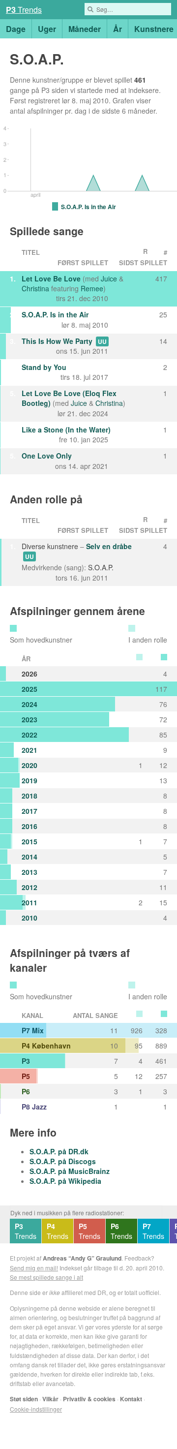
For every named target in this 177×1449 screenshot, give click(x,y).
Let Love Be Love (51, 278)
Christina (35, 288)
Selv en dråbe (109, 546)
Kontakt (131, 1398)
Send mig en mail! (34, 1268)
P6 (26, 1091)
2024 (29, 704)
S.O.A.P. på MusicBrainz (70, 1171)
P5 (26, 1076)
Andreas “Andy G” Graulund (82, 1258)
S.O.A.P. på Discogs (63, 1161)
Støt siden (24, 1398)
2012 (29, 887)
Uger (47, 28)
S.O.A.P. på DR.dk (59, 1151)
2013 (29, 872)
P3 (26, 1061)
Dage (16, 28)
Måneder (84, 28)
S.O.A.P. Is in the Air (55, 314)
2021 (29, 750)
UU (102, 341)
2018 (29, 796)
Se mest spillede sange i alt (46, 1277)
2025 (29, 689)
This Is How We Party (57, 341)
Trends (25, 1231)
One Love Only (47, 456)
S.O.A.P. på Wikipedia (65, 1181)
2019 (29, 780)
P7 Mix (33, 1030)
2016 (29, 826)
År (117, 28)
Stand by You (44, 367)
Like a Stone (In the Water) (66, 429)
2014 (29, 857)
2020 (29, 765)
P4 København (46, 1045)
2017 (29, 811)
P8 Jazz (34, 1106)
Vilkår (50, 1398)
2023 (29, 719)
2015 (29, 841)
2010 (29, 918)
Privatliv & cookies (89, 1398)
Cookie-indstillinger (36, 1409)
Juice (109, 278)
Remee (92, 288)
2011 (29, 902)
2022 (29, 735)
